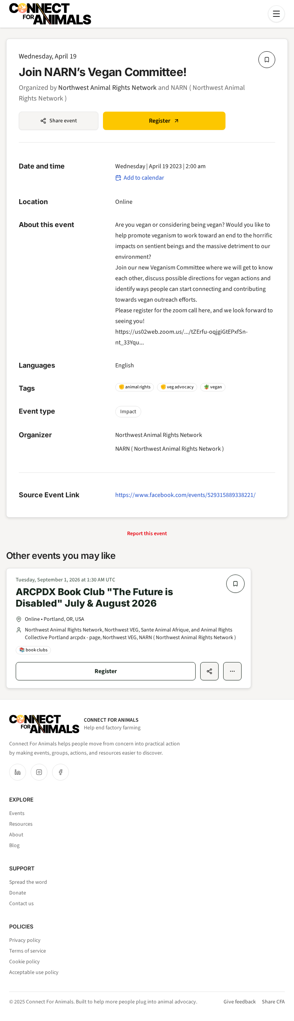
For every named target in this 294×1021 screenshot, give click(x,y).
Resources (21, 824)
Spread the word (28, 882)
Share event (63, 121)
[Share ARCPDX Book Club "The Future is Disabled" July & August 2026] (209, 671)
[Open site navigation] (276, 13)
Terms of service (27, 951)
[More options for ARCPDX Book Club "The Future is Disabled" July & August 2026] (232, 671)
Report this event (147, 533)
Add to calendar (144, 178)
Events (16, 813)
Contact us (21, 903)
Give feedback (240, 1002)
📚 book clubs (33, 650)
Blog (14, 845)
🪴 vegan (213, 387)
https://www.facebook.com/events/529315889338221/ (185, 495)
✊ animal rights (134, 387)
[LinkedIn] (17, 772)
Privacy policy (25, 940)
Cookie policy (24, 962)
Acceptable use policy (34, 972)
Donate (17, 893)
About (16, 835)
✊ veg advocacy (177, 387)
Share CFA (273, 1002)
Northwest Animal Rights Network (107, 88)
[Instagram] (39, 772)
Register (159, 121)
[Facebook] (60, 772)
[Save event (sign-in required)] (266, 59)
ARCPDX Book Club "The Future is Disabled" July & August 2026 (94, 597)
